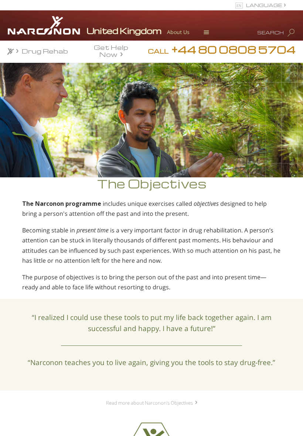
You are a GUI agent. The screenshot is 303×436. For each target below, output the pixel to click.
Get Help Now (111, 50)
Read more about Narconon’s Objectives (149, 402)
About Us (178, 31)
